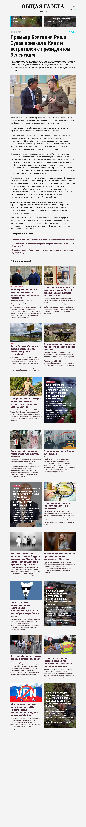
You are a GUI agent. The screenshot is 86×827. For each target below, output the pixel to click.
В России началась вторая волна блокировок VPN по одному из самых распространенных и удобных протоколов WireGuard (25, 710)
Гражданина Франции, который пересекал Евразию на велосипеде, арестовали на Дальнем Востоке (25, 402)
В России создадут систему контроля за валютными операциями (57, 506)
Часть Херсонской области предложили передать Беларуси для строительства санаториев (24, 293)
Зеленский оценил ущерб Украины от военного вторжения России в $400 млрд (42, 239)
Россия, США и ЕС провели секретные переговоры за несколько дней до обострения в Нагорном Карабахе (59, 597)
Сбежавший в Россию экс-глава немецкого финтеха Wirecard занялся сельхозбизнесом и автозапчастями (59, 291)
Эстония (13, 343)
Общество (17, 486)
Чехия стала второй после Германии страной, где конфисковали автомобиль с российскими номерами (58, 662)
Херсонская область (17, 287)
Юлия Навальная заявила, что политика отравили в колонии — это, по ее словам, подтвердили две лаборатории (59, 392)
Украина (43, 11)
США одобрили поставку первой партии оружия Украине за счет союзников (59, 347)
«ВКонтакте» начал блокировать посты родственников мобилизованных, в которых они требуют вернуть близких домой (25, 609)
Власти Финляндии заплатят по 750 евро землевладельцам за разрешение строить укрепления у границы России (58, 699)
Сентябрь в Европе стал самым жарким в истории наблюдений (25, 657)
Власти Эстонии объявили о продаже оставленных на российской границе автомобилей (24, 350)
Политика (50, 382)
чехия (46, 655)
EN (75, 9)
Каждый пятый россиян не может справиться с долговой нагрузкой (25, 454)
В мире (49, 588)
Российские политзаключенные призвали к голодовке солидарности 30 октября (59, 556)
